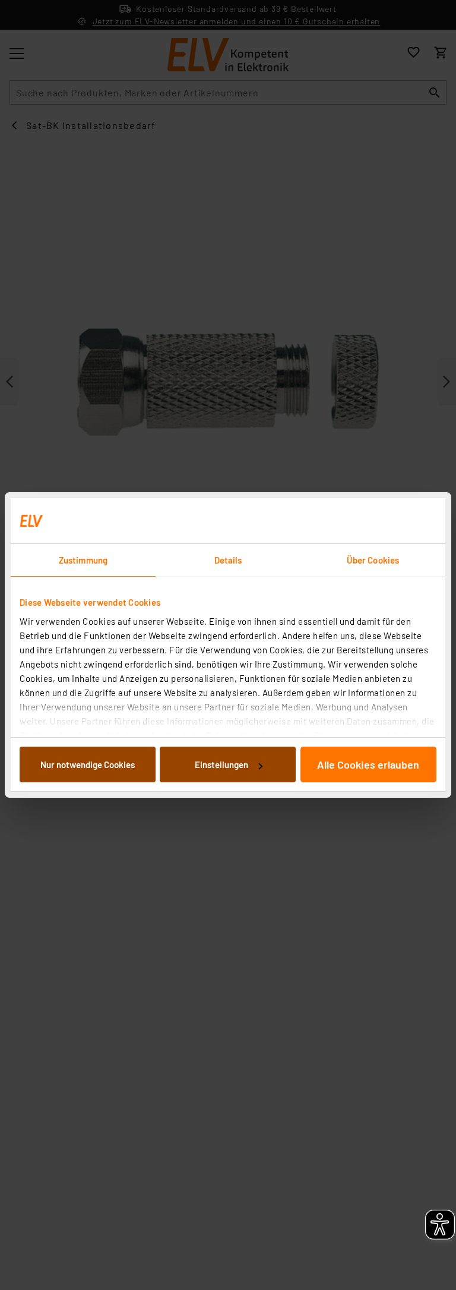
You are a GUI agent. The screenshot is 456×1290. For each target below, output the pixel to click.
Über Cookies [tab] (373, 560)
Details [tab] (228, 560)
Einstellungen (221, 764)
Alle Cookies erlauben (368, 764)
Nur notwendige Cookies (87, 764)
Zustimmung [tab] (83, 560)
